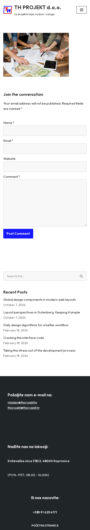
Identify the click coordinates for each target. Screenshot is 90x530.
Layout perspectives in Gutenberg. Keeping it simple (41, 312)
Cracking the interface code (23, 338)
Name (8, 123)
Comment (11, 176)
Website (9, 159)
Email (8, 141)
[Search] (81, 276)
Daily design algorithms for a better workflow (35, 325)
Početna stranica (45, 525)
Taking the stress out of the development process (39, 350)
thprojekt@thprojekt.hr (24, 408)
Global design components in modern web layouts (39, 299)
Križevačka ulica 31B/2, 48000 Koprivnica (38, 461)
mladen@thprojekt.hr (22, 402)
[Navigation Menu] (81, 10)
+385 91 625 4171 (45, 512)
